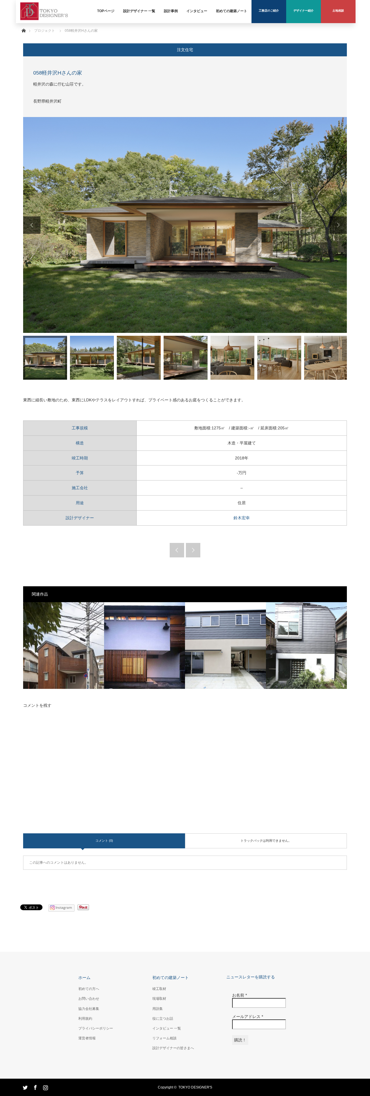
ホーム (84, 977)
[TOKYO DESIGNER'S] (44, 19)
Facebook (34, 1086)
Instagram (44, 1086)
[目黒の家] (63, 645)
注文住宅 (185, 49)
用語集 (157, 1009)
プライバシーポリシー (95, 1028)
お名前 (239, 995)
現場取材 (159, 999)
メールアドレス (247, 1016)
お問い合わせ (88, 999)
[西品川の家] (225, 645)
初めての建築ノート (170, 977)
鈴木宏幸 (242, 517)
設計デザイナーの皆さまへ (173, 1048)
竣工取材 (159, 989)
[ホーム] (23, 24)
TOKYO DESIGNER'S (195, 1087)
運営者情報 (87, 1038)
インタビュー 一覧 (166, 1028)
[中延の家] (306, 645)
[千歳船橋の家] (144, 645)
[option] (185, 225)
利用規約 (85, 1019)
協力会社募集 (88, 1009)
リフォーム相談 (164, 1038)
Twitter (24, 1086)
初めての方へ (88, 989)
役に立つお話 (162, 1019)
